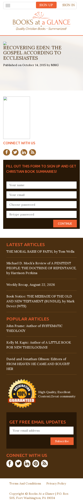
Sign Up (46, 5)
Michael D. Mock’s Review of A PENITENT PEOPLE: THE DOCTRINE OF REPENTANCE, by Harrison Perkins (41, 268)
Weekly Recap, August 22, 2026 (30, 285)
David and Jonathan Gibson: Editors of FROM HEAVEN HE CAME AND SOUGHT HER (38, 364)
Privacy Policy (56, 483)
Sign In (68, 5)
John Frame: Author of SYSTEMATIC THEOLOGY (34, 328)
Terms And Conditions (25, 483)
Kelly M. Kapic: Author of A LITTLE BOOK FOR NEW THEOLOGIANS (38, 344)
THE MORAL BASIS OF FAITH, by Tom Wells (40, 251)
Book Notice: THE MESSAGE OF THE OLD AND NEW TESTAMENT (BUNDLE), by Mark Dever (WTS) (40, 301)
